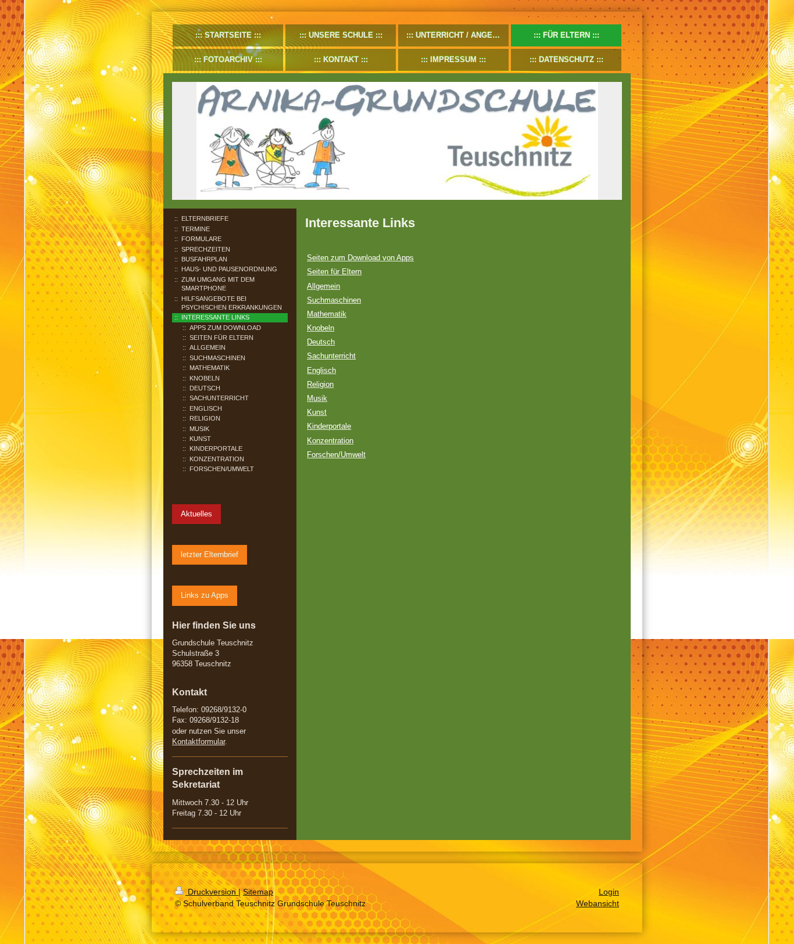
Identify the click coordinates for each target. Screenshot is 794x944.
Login (609, 891)
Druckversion (211, 891)
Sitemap (258, 891)
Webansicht (597, 903)
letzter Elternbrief (209, 554)
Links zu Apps (204, 595)
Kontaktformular (198, 741)
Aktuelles (196, 513)
